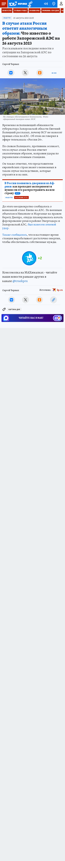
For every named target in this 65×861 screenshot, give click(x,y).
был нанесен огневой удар (29, 226)
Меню (4, 4)
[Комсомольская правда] (18, 3)
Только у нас (20, 10)
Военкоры (34, 10)
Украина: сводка (50, 10)
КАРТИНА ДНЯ (14, 309)
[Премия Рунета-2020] (29, 4)
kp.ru (60, 290)
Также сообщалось (14, 235)
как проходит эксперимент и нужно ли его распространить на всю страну (30, 188)
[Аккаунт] (61, 4)
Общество (7, 18)
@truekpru (20, 281)
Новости (6, 10)
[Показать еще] (54, 72)
